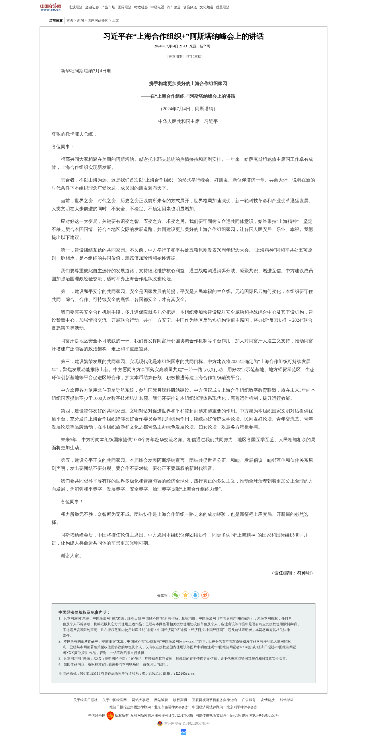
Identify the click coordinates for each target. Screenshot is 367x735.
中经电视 (157, 7)
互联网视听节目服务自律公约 (214, 700)
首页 (70, 20)
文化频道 (206, 7)
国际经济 (125, 7)
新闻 (80, 20)
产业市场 (108, 7)
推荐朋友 (175, 57)
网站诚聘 (161, 700)
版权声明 (180, 700)
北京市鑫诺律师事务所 (171, 707)
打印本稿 (194, 57)
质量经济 (223, 7)
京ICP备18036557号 (264, 715)
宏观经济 (76, 7)
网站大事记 (140, 700)
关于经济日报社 (85, 700)
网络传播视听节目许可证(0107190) (222, 715)
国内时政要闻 (98, 20)
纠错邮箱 (287, 700)
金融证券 (92, 7)
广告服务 (249, 700)
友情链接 (268, 700)
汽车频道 (174, 7)
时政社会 (141, 7)
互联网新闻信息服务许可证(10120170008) (161, 715)
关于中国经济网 (115, 700)
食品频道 (190, 7)
